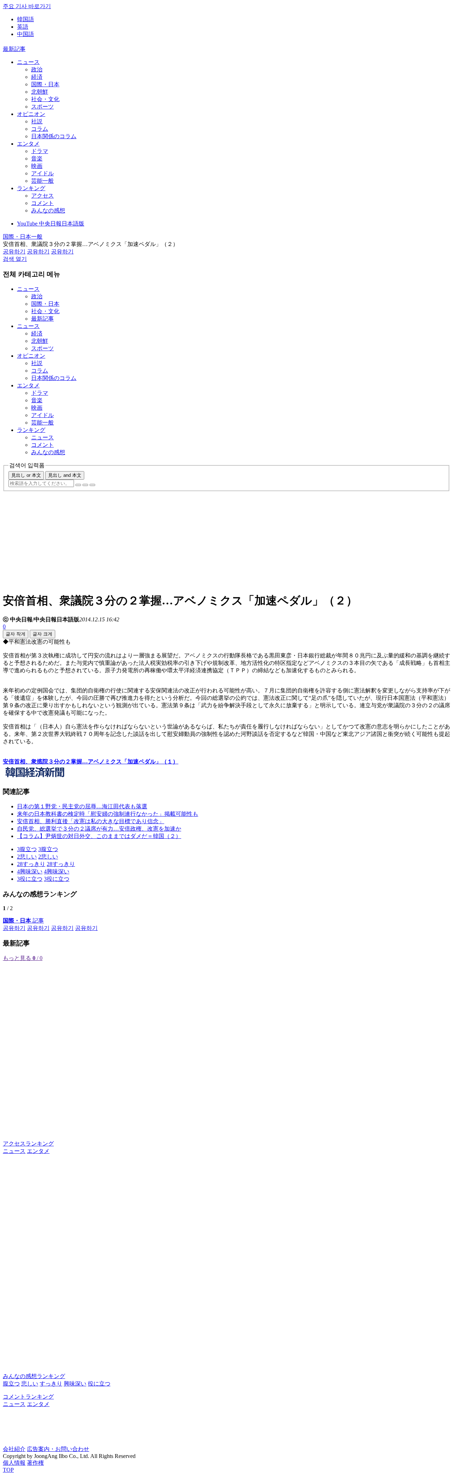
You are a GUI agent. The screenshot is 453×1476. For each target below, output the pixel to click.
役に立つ (99, 1384)
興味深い (75, 1384)
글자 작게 (15, 634)
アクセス (42, 196)
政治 (36, 69)
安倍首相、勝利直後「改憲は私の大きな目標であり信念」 (90, 821)
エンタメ (28, 144)
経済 (36, 77)
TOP (8, 1470)
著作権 (35, 1463)
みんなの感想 (48, 210)
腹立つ (11, 1384)
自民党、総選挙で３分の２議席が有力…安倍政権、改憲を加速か (99, 829)
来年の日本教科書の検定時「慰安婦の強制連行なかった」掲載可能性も (107, 814)
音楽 (36, 159)
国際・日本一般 (22, 237)
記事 (23, 921)
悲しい (29, 1384)
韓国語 (25, 19)
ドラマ (39, 151)
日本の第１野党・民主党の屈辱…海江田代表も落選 (82, 806)
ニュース (28, 62)
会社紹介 (14, 1449)
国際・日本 (45, 84)
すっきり (51, 1384)
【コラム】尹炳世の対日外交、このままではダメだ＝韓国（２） (99, 836)
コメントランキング (28, 1397)
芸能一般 (42, 181)
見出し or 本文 (26, 475)
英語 (22, 27)
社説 (36, 121)
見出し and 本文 (64, 475)
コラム (39, 129)
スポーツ (42, 107)
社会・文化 (45, 99)
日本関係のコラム (53, 136)
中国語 (25, 34)
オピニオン (31, 114)
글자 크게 (42, 634)
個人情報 (14, 1463)
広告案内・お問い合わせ (58, 1449)
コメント (42, 203)
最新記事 (14, 49)
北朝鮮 (39, 92)
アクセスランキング (28, 1144)
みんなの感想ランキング (34, 1376)
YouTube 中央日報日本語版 (50, 224)
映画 (36, 166)
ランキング (31, 188)
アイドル (42, 173)
